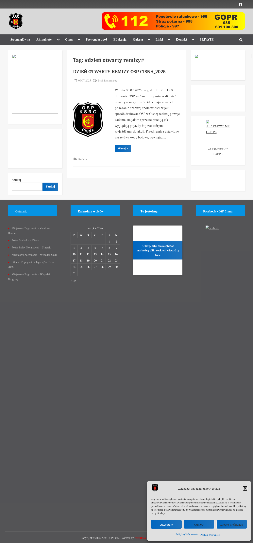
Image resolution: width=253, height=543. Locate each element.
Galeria (138, 39)
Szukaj (16, 179)
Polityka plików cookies (187, 533)
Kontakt (181, 39)
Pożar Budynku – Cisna (25, 240)
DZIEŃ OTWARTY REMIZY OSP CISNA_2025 (119, 71)
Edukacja (119, 39)
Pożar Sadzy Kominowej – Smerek (31, 247)
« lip (73, 280)
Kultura (82, 159)
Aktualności (44, 39)
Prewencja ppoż (96, 39)
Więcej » (124, 149)
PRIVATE (207, 39)
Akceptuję (166, 524)
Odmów (199, 524)
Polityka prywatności (210, 534)
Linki (159, 39)
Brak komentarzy (107, 80)
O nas (69, 39)
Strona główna (20, 39)
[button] (245, 488)
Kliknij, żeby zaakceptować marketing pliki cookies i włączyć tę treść (158, 250)
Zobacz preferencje (232, 524)
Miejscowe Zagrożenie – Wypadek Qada (34, 255)
